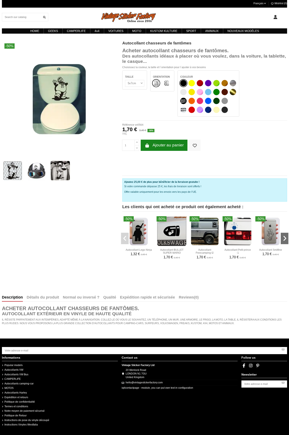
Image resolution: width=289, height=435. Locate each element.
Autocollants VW (13, 369)
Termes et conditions (16, 406)
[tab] (189, 298)
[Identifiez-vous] (275, 17)
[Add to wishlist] (195, 145)
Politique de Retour (15, 415)
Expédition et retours (16, 397)
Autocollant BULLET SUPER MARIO (171, 251)
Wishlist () (280, 3)
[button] (125, 238)
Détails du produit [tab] (43, 297)
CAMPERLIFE (12, 378)
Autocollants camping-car (19, 383)
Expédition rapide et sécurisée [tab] (147, 297)
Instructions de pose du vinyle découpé (26, 420)
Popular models (13, 365)
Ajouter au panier (168, 145)
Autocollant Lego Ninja (139, 249)
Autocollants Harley (15, 392)
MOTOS (9, 388)
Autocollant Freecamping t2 (205, 251)
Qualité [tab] (109, 297)
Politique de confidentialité (19, 401)
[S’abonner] (283, 349)
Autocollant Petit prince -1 (237, 251)
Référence (128, 124)
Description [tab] (12, 297)
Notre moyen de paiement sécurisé (24, 410)
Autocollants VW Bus (16, 374)
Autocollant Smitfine (270, 249)
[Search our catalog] (44, 17)
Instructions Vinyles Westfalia (21, 424)
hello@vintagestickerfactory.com (144, 382)
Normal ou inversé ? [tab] (81, 297)
